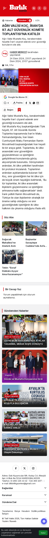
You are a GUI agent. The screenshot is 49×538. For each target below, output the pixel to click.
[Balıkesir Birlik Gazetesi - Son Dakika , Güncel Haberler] (18, 8)
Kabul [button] (43, 533)
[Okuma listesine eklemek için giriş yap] (19, 109)
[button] (34, 8)
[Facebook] (16, 468)
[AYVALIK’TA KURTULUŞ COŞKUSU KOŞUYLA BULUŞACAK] (24, 396)
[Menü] (4, 8)
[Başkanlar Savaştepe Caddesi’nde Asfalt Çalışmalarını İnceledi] (36, 234)
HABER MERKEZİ (18, 52)
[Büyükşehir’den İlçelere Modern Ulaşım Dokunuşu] (24, 445)
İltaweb (13, 521)
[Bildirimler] (45, 8)
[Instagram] (33, 468)
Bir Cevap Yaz (13, 289)
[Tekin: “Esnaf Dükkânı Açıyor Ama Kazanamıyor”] (13, 263)
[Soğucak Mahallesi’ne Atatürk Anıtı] (13, 234)
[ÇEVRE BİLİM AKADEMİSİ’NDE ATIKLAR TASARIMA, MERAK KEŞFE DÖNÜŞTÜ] (24, 331)
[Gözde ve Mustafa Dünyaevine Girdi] (24, 366)
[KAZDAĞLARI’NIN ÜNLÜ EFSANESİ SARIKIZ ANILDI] (24, 420)
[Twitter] (24, 468)
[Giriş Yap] (39, 8)
